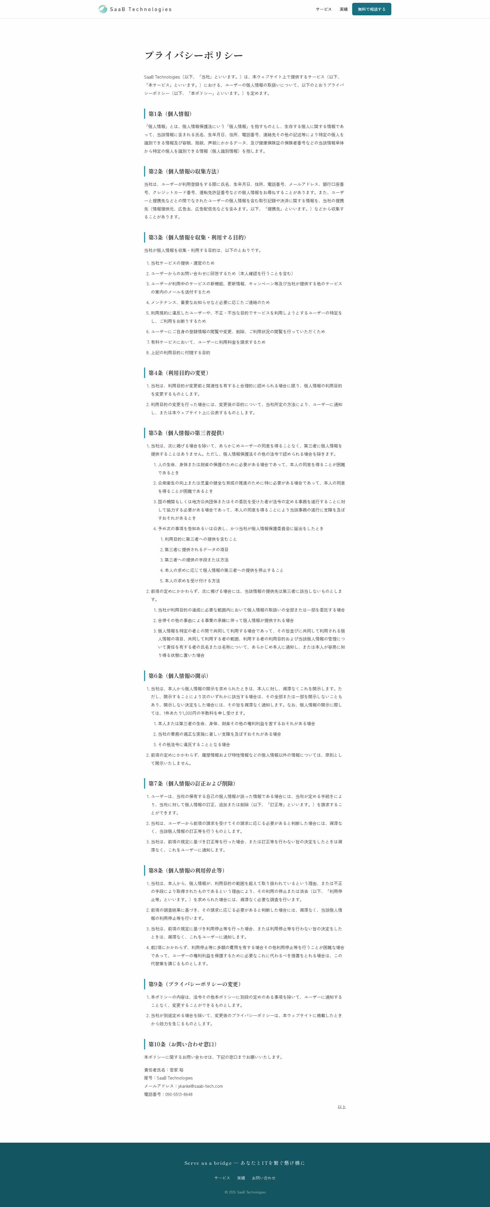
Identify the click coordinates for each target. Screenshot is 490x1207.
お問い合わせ (264, 1178)
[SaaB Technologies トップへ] (135, 9)
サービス (324, 9)
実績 (344, 9)
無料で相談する (372, 9)
